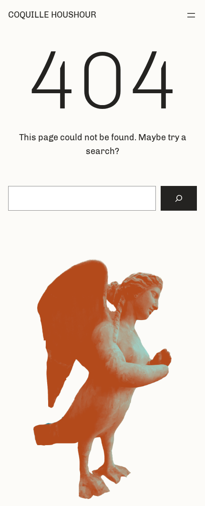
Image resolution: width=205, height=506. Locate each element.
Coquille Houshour (52, 15)
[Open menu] (191, 15)
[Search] (179, 198)
